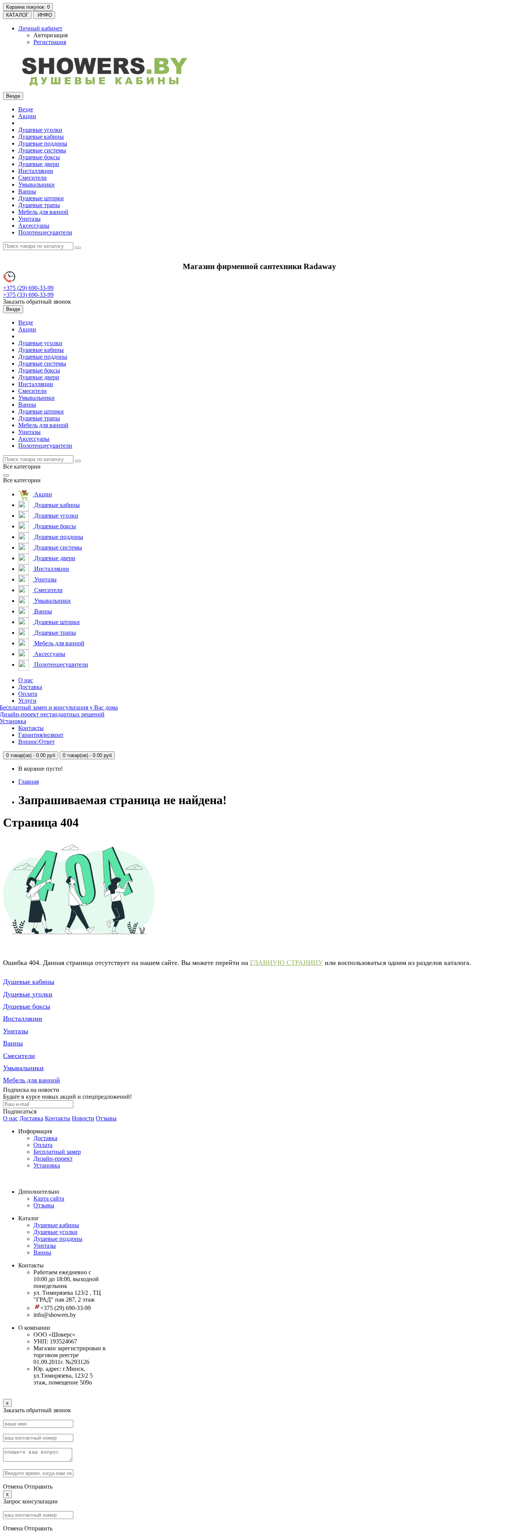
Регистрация (49, 42)
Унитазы (29, 218)
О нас (25, 680)
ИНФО (44, 15)
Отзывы (106, 1118)
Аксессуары (33, 225)
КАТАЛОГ (17, 15)
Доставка (30, 687)
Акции (27, 116)
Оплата (27, 694)
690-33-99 (28, 288)
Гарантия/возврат (40, 735)
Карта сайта (48, 1198)
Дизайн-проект (53, 1158)
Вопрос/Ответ (36, 741)
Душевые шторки (41, 198)
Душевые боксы (39, 157)
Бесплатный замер (57, 1151)
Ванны (27, 191)
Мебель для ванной (43, 212)
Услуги (27, 700)
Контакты (31, 728)
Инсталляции (35, 171)
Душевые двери (38, 164)
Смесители (32, 177)
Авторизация (50, 35)
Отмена (13, 1486)
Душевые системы (42, 150)
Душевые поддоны (42, 143)
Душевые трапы (39, 205)
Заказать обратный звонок (37, 301)
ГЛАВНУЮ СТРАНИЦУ (286, 962)
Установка (46, 1165)
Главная (28, 781)
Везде (25, 109)
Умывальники (36, 184)
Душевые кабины (41, 136)
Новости (83, 1118)
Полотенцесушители (45, 232)
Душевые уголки (40, 130)
